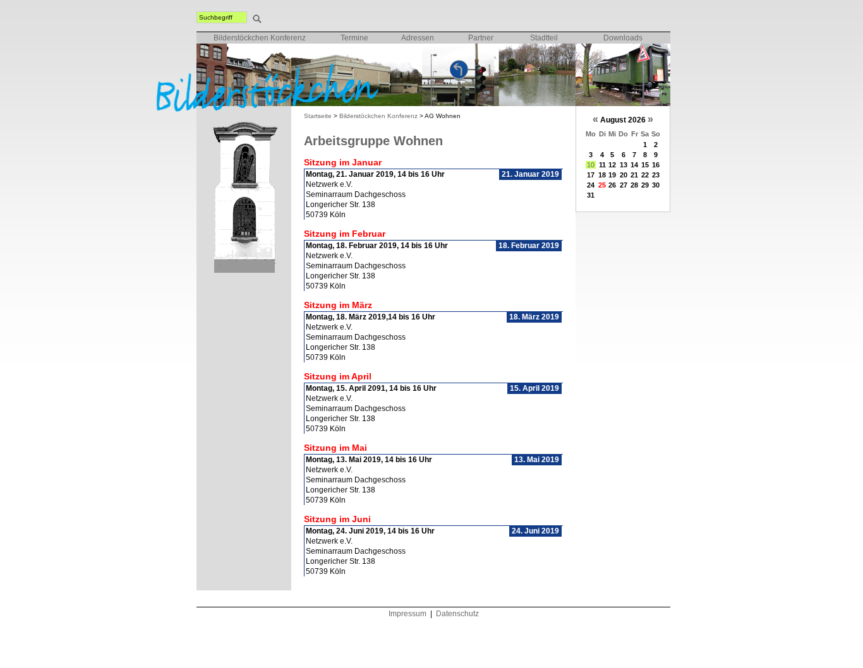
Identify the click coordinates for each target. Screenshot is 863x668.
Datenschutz (457, 613)
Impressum (407, 613)
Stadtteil (544, 37)
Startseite (318, 115)
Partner (480, 37)
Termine (354, 37)
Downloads (623, 37)
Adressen (417, 37)
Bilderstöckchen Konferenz (260, 37)
